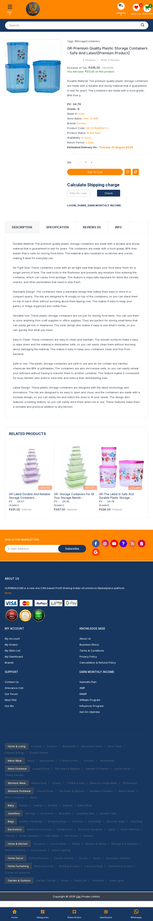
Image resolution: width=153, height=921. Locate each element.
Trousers (88, 760)
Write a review (110, 60)
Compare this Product (135, 172)
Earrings (30, 813)
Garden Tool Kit (45, 880)
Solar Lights (116, 880)
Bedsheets (69, 746)
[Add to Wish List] (128, 172)
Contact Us (12, 682)
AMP (82, 688)
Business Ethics (89, 644)
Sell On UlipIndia (89, 711)
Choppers (39, 843)
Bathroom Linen (44, 866)
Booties (52, 805)
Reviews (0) (92, 227)
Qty (69, 162)
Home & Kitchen (18, 843)
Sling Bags (94, 821)
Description (22, 227)
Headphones (65, 829)
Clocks (83, 858)
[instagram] (105, 543)
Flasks (76, 843)
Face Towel (114, 746)
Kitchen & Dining (95, 843)
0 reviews (89, 60)
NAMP (83, 693)
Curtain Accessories (17, 872)
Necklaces (47, 813)
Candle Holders (64, 858)
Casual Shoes (41, 768)
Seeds (65, 880)
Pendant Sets (108, 813)
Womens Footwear (19, 791)
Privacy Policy (88, 656)
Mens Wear (15, 760)
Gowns (56, 783)
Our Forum (11, 693)
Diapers (68, 805)
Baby (11, 805)
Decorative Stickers (118, 858)
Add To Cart (95, 172)
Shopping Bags (57, 821)
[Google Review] (96, 552)
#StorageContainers (87, 41)
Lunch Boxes (59, 843)
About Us (85, 638)
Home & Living (17, 746)
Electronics (15, 829)
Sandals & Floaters (97, 768)
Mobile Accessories (39, 829)
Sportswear (47, 760)
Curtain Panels (39, 752)
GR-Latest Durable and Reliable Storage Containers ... (29, 495)
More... (9, 592)
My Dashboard (14, 656)
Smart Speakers (29, 835)
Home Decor (39, 850)
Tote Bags (136, 821)
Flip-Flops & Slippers (67, 768)
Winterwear (107, 760)
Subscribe (72, 548)
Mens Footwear (17, 768)
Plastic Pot (80, 880)
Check (109, 193)
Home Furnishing (15, 850)
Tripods (9, 835)
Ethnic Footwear (15, 797)
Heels (33, 797)
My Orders (11, 644)
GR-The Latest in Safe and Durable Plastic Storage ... (116, 495)
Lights (111, 829)
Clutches (77, 821)
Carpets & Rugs (14, 752)
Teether (38, 805)
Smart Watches (130, 829)
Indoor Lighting (61, 850)
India (81, 113)
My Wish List (12, 650)
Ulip (78, 896)
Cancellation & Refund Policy (97, 662)
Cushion (52, 746)
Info (118, 227)
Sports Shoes (122, 768)
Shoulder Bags (116, 821)
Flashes (88, 835)
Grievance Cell (14, 688)
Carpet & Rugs (94, 866)
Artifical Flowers (39, 858)
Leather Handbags (30, 821)
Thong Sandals (14, 775)
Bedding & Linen (69, 866)
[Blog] (132, 543)
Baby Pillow (85, 805)
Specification (57, 227)
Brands (9, 662)
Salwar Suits (39, 783)
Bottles (23, 805)
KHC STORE (91, 118)
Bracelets (65, 813)
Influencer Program (91, 705)
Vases (96, 858)
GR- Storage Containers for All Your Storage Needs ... (74, 495)
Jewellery (14, 813)
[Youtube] (114, 543)
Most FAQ (11, 699)
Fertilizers (98, 880)
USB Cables (52, 835)
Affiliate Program (89, 699)
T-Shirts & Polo (68, 760)
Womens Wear (17, 783)
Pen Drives (71, 835)
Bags (11, 821)
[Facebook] (96, 543)
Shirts (30, 760)
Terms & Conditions (91, 650)
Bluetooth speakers (90, 829)
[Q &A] (123, 543)
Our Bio (9, 705)
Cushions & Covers (120, 866)
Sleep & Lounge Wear (103, 783)
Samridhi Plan (87, 682)
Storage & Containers (124, 843)
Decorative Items (91, 746)
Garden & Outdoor (19, 880)
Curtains (36, 746)
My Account (12, 638)
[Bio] (141, 543)
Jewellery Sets (85, 813)
